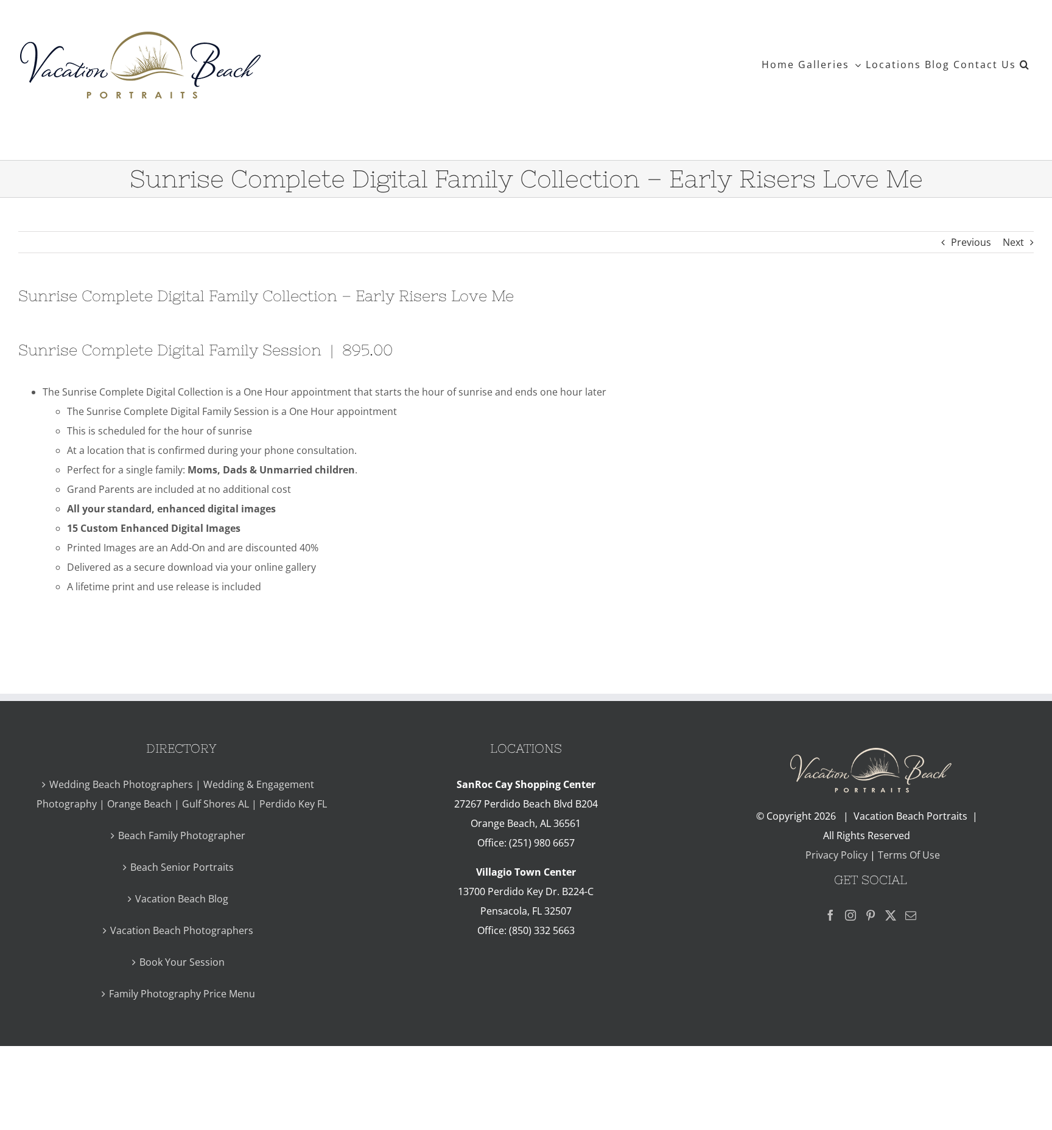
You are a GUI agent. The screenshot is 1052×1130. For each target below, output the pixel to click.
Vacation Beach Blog (181, 898)
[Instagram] (850, 915)
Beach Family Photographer (181, 835)
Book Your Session (182, 962)
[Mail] (910, 915)
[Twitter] (890, 915)
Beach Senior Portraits (182, 867)
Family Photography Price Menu (182, 993)
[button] (1025, 64)
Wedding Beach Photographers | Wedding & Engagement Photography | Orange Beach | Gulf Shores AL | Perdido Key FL (182, 794)
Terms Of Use (909, 855)
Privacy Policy (835, 855)
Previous (971, 242)
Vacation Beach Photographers (181, 930)
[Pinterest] (870, 915)
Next (1013, 242)
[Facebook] (830, 915)
